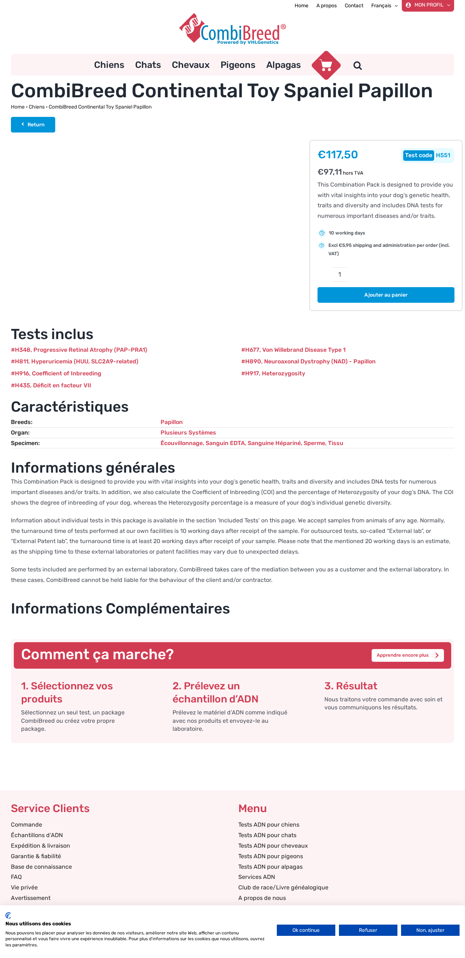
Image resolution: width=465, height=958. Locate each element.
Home (18, 107)
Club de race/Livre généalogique (283, 887)
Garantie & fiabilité (36, 856)
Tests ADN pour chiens (268, 824)
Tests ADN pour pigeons (270, 856)
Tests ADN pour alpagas (270, 866)
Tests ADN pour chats (267, 835)
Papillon (172, 422)
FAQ (16, 876)
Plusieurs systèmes (188, 432)
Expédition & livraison (40, 845)
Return (36, 125)
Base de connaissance (41, 866)
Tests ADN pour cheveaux (273, 845)
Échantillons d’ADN (37, 835)
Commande (26, 824)
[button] (357, 65)
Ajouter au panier (386, 295)
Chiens (37, 107)
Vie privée (24, 887)
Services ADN (256, 876)
